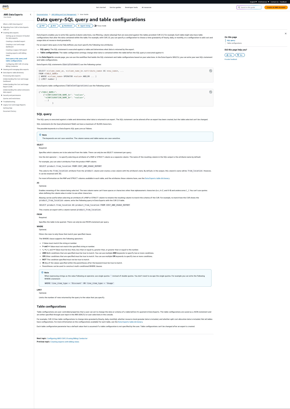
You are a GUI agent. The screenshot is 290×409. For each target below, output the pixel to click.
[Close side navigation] (30, 14)
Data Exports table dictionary (157, 178)
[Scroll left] (94, 7)
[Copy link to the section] (35, 114)
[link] (84, 14)
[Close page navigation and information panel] (285, 33)
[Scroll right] (153, 7)
